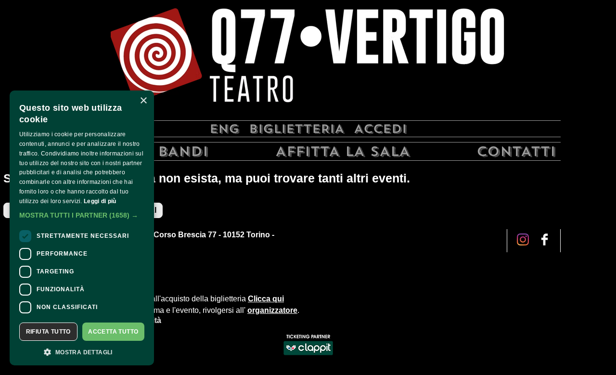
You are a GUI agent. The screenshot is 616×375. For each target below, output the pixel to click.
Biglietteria (296, 129)
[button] (81, 215)
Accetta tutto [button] (113, 331)
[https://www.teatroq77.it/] (308, 59)
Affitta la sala (342, 151)
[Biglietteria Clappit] (308, 356)
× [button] (143, 100)
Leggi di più (100, 201)
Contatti (516, 151)
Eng (224, 129)
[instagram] (545, 240)
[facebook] (523, 240)
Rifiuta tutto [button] (48, 331)
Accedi (380, 129)
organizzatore (272, 310)
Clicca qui (266, 299)
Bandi (183, 151)
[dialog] (82, 228)
